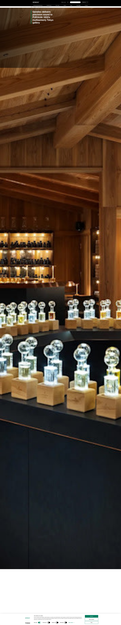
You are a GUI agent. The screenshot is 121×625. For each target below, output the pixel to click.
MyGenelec (84, 2)
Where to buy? (63, 2)
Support (65, 5)
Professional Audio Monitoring (37, 5)
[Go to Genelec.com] (36, 2)
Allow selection (91, 619)
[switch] (48, 622)
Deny (91, 622)
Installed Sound (49, 5)
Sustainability (78, 5)
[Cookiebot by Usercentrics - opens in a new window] (28, 623)
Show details (71, 622)
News (71, 5)
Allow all (91, 616)
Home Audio (57, 5)
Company (86, 5)
